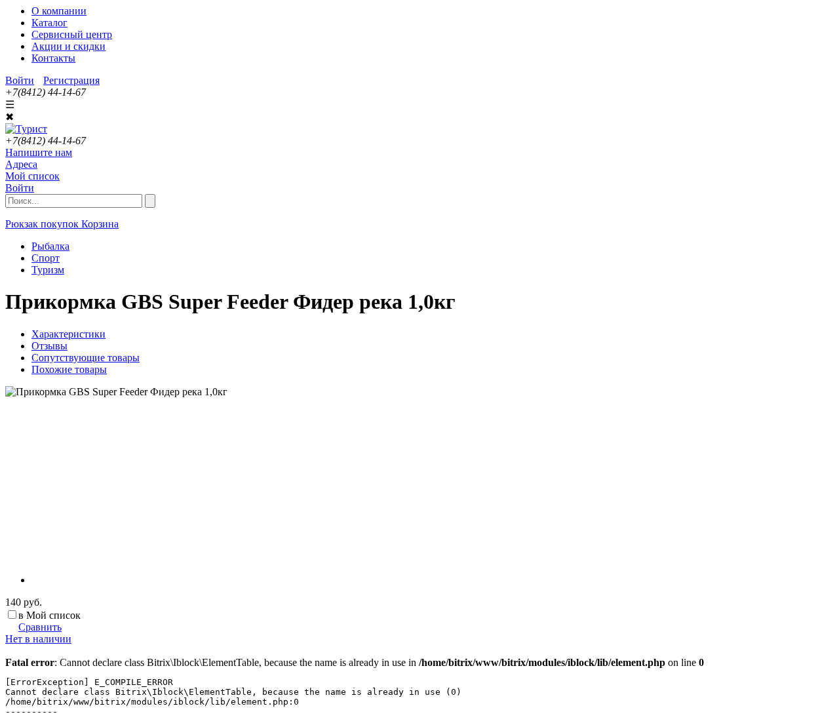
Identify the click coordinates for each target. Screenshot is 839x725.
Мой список (32, 176)
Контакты (53, 58)
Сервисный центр (71, 34)
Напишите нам (38, 152)
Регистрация (71, 80)
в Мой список (49, 615)
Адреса (21, 164)
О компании (59, 10)
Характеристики (68, 334)
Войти (19, 80)
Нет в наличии (38, 638)
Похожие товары (69, 369)
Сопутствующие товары (85, 357)
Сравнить (40, 627)
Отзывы (49, 345)
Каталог (49, 22)
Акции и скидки (68, 46)
